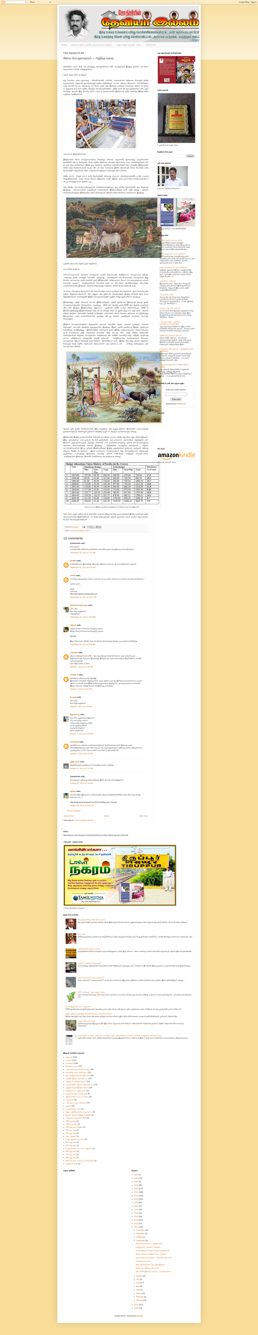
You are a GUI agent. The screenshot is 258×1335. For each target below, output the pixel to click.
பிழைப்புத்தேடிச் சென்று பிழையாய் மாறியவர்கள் (153, 1251)
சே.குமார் (73, 697)
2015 (136, 1213)
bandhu (73, 561)
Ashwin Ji (74, 675)
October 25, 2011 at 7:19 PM (81, 783)
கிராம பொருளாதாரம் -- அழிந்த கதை (149, 1244)
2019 (136, 1199)
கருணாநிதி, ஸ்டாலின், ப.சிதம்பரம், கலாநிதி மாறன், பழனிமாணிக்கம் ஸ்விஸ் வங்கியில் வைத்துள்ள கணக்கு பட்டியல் (120, 1036)
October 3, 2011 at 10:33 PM (81, 754)
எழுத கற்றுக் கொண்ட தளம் (128, 45)
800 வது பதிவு (71, 1157)
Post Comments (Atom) (83, 820)
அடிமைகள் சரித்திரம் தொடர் (80, 530)
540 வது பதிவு (71, 1145)
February (140, 1297)
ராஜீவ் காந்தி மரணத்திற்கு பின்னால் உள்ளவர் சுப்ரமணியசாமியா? (89, 1014)
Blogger (140, 1316)
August (139, 1276)
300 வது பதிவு (71, 1130)
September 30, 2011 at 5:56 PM (82, 644)
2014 (136, 1217)
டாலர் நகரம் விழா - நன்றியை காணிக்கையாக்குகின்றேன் (170, 323)
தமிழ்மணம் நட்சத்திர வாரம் (76, 1091)
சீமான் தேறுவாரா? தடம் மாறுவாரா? (172, 254)
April (138, 1290)
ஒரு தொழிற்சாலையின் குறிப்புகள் (78, 1075)
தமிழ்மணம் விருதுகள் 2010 (76, 1118)
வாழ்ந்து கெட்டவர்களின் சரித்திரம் (148, 1247)
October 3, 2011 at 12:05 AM (81, 734)
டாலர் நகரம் (70, 1100)
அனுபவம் (69, 1057)
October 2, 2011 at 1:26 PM (81, 707)
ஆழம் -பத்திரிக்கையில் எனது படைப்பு (79, 1112)
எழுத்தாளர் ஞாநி (72, 1164)
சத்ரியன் (73, 625)
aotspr (73, 575)
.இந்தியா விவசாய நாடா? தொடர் (77, 1097)
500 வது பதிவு (71, 1142)
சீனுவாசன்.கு (75, 714)
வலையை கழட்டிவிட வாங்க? (170, 308)
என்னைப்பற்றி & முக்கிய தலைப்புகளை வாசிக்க (91, 45)
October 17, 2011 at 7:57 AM (81, 768)
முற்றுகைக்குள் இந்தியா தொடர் (77, 1088)
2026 (136, 1175)
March (139, 1293)
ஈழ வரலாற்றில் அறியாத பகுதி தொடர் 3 (80, 1085)
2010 (136, 1305)
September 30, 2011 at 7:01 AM (82, 553)
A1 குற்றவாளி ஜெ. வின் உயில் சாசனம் (91, 920)
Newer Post (68, 816)
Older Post (143, 816)
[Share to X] (94, 527)
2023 (136, 1185)
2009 (136, 1308)
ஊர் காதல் (81, 934)
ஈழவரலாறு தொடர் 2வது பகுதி (76, 1094)
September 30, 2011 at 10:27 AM (83, 597)
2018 (136, 1203)
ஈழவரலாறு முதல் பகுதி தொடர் (76, 1072)
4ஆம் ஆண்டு (71, 1136)
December (140, 1230)
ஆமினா (73, 791)
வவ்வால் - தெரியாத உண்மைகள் (89, 963)
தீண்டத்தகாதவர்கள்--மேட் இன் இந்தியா (150, 1265)
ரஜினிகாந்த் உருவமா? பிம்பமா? (171, 335)
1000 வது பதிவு (71, 1124)
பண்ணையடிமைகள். (143, 1261)
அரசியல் (69, 1060)
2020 (136, 1196)
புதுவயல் (69, 1106)
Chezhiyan (74, 742)
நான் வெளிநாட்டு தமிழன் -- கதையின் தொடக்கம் (154, 1258)
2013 (136, 1220)
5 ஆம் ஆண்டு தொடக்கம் (75, 1139)
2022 (136, 1189)
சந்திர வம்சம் (75, 762)
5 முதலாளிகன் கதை (73, 1109)
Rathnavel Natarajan (78, 605)
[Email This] (88, 527)
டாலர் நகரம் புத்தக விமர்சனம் (76, 1103)
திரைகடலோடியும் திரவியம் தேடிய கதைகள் (151, 1254)
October (139, 1237)
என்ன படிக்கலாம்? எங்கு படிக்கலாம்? (91, 978)
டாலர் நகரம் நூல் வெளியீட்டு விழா (78, 1069)
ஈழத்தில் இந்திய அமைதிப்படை (77, 1078)
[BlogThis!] (91, 527)
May (138, 1286)
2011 (136, 1227)
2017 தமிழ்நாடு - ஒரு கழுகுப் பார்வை (91, 992)
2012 (136, 1224)
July (138, 1279)
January (139, 1300)
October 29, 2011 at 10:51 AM (82, 806)
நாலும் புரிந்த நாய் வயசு (86, 1021)
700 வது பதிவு (71, 1155)
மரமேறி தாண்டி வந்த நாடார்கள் (171, 240)
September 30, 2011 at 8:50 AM (82, 567)
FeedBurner (181, 404)
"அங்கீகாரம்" (150, 45)
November (140, 1234)
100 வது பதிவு (71, 1121)
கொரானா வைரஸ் (72, 1066)
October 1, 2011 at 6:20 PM (81, 689)
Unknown (74, 653)
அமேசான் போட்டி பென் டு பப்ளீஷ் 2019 (80, 1161)
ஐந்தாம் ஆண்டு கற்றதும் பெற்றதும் (78, 1115)
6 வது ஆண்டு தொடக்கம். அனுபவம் (79, 1148)
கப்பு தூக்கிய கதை (166, 294)
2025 (136, 1178)
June (138, 1283)
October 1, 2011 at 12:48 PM (81, 667)
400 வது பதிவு (71, 1133)
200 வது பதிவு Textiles (74, 1127)
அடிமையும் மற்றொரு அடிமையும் (147, 1268)
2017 (136, 1206)
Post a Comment (73, 811)
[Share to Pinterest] (100, 527)
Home (64, 45)
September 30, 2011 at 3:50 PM (82, 617)
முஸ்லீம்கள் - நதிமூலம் (168, 281)
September (141, 1241)
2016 (136, 1210)
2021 (136, 1192)
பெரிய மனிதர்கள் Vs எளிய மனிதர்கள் (173, 267)
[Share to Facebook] (97, 527)
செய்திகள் (69, 1063)
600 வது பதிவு (71, 1151)
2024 (136, 1182)
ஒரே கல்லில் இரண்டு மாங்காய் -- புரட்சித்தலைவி (153, 1271)
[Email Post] (84, 527)
